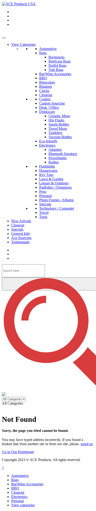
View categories (23, 505)
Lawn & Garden (51, 179)
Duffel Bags (57, 65)
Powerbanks (57, 158)
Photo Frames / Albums (56, 200)
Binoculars (47, 82)
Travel (43, 213)
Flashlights (47, 166)
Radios (53, 162)
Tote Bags (55, 70)
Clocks (44, 91)
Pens (42, 192)
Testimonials (20, 242)
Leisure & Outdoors (54, 183)
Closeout (45, 95)
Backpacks (56, 57)
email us (87, 444)
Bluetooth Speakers (62, 154)
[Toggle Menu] (4, 38)
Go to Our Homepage (18, 452)
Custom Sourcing (52, 103)
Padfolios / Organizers (55, 187)
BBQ (43, 78)
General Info (20, 234)
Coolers (45, 99)
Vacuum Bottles (60, 137)
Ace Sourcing (21, 238)
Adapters (55, 150)
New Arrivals (21, 221)
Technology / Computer (56, 208)
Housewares (48, 171)
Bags (43, 53)
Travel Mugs (57, 128)
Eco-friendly (48, 141)
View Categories (23, 44)
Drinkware (47, 112)
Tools (43, 217)
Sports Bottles (58, 124)
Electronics (47, 145)
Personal (45, 196)
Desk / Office (49, 107)
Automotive (48, 49)
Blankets (45, 86)
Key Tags (46, 175)
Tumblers (55, 133)
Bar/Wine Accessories (55, 74)
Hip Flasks (56, 120)
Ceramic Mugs (59, 116)
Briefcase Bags (59, 61)
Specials (45, 204)
